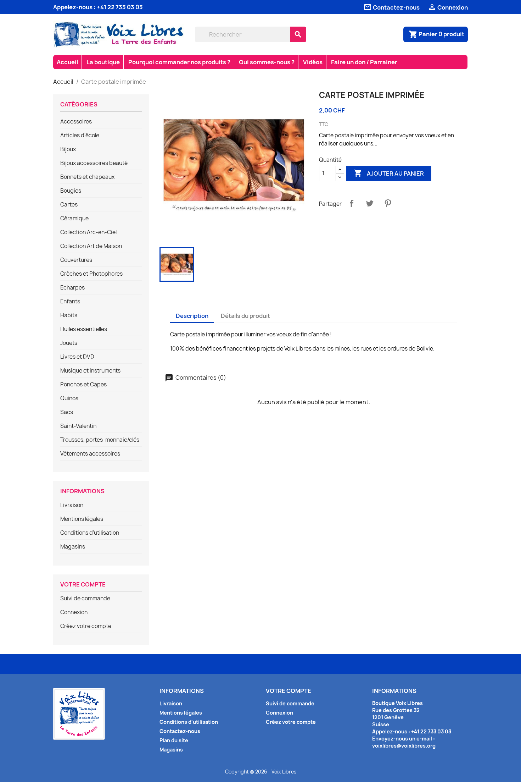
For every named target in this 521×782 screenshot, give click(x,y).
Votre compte (83, 585)
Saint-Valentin (78, 426)
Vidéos (313, 62)
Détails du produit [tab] (245, 316)
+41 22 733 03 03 (120, 7)
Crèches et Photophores (91, 273)
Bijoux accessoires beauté (94, 163)
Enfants (70, 301)
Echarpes (72, 287)
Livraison (71, 505)
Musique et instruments (90, 370)
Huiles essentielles (83, 329)
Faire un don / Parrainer (364, 62)
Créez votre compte (85, 626)
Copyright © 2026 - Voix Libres (260, 772)
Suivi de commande (85, 598)
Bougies (70, 190)
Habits (68, 315)
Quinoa (69, 398)
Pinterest (388, 203)
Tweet (370, 203)
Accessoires (76, 121)
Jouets (68, 343)
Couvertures (76, 260)
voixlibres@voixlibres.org (404, 745)
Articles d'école (79, 135)
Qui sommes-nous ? (267, 62)
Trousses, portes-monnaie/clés (99, 440)
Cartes (69, 204)
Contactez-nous (179, 731)
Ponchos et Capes (83, 384)
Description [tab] (192, 316)
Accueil (67, 62)
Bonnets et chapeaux (87, 177)
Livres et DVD (77, 356)
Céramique (74, 218)
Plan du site (173, 740)
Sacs (66, 412)
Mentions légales (81, 519)
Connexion (74, 612)
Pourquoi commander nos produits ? (179, 62)
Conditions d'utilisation (89, 532)
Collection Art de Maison (91, 246)
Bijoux (68, 149)
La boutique (103, 62)
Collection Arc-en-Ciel (88, 232)
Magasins (72, 546)
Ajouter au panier (389, 173)
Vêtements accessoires (90, 453)
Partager (351, 203)
